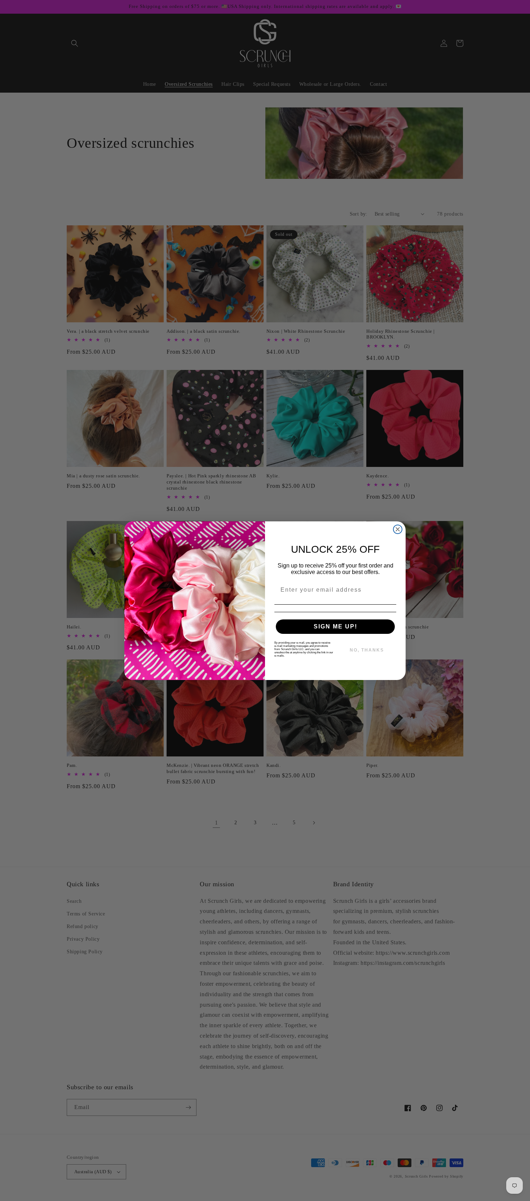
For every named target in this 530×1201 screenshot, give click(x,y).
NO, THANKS (367, 650)
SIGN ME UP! (335, 626)
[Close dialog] (397, 529)
